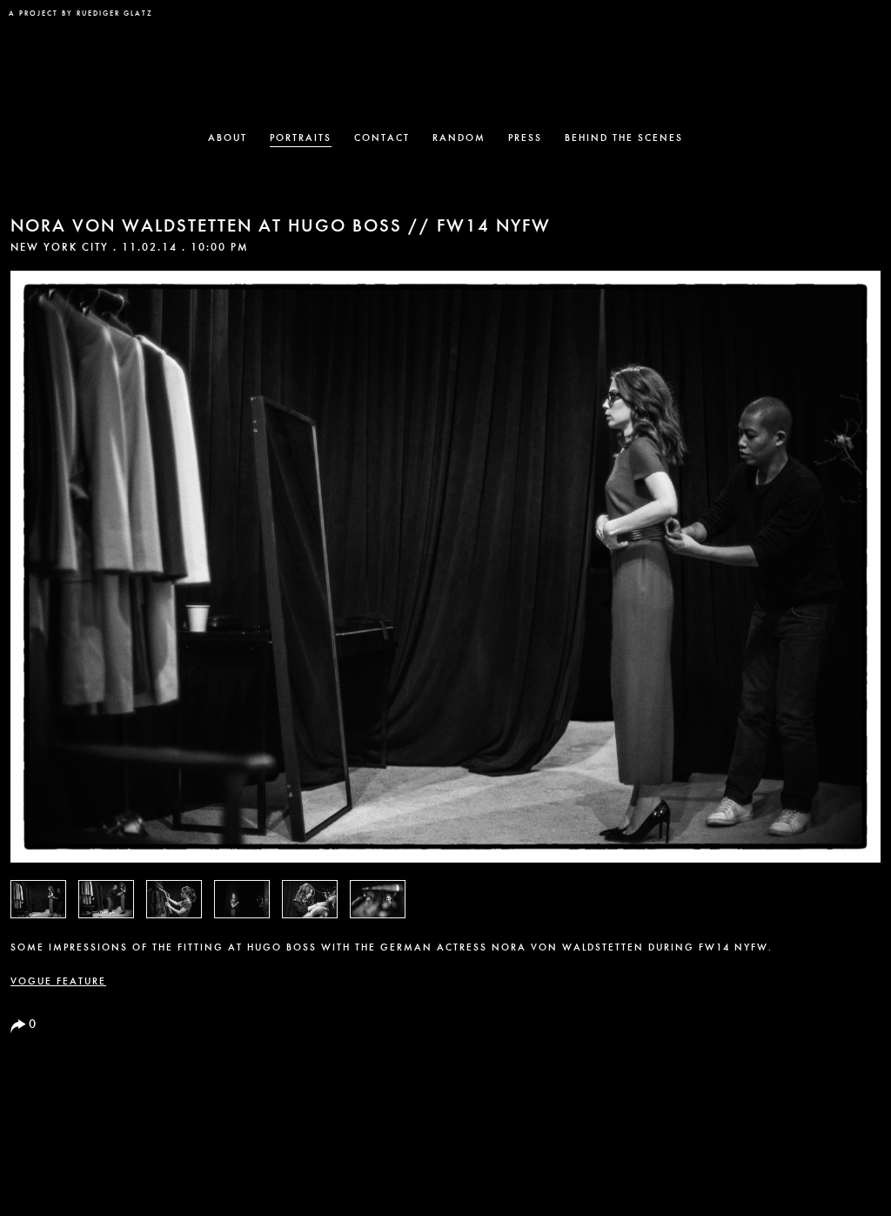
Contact (382, 139)
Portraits (301, 139)
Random (459, 139)
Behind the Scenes (624, 139)
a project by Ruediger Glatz (81, 13)
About (227, 139)
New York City (59, 248)
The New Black (445, 66)
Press (525, 139)
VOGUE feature (58, 982)
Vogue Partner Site (845, 23)
